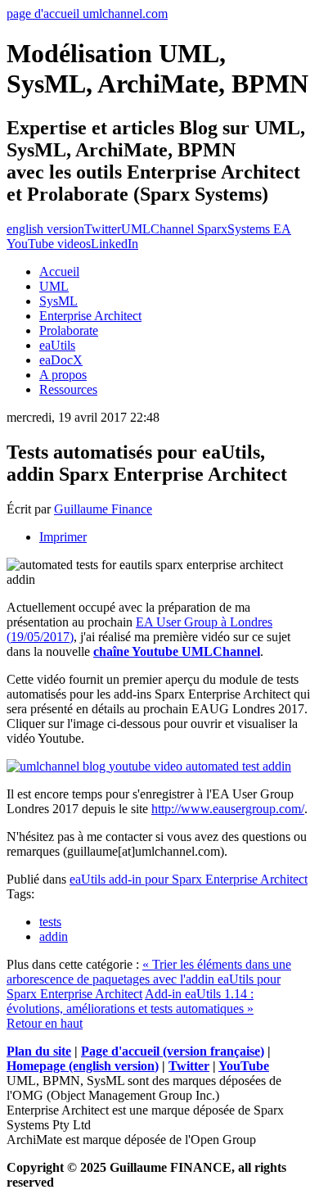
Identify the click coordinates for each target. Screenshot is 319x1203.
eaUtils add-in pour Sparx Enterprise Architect (189, 879)
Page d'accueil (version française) (172, 1051)
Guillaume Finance (103, 509)
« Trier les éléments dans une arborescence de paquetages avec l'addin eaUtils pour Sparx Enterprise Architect (149, 979)
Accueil (59, 271)
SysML (58, 301)
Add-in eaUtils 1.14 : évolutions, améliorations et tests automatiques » (130, 1001)
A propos (63, 375)
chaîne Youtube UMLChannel (176, 651)
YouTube (243, 1066)
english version (45, 229)
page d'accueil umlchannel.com (87, 13)
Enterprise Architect (90, 316)
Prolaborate (68, 330)
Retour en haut (45, 1023)
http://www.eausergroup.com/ (227, 809)
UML (54, 286)
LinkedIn (114, 244)
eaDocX (61, 360)
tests (50, 922)
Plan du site (39, 1051)
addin (53, 936)
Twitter (102, 229)
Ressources (68, 389)
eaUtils (57, 345)
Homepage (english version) (83, 1066)
